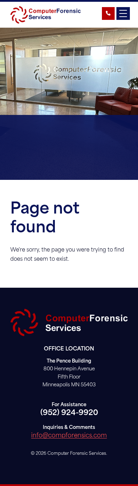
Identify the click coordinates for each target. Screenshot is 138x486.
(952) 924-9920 (69, 413)
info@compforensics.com (69, 436)
